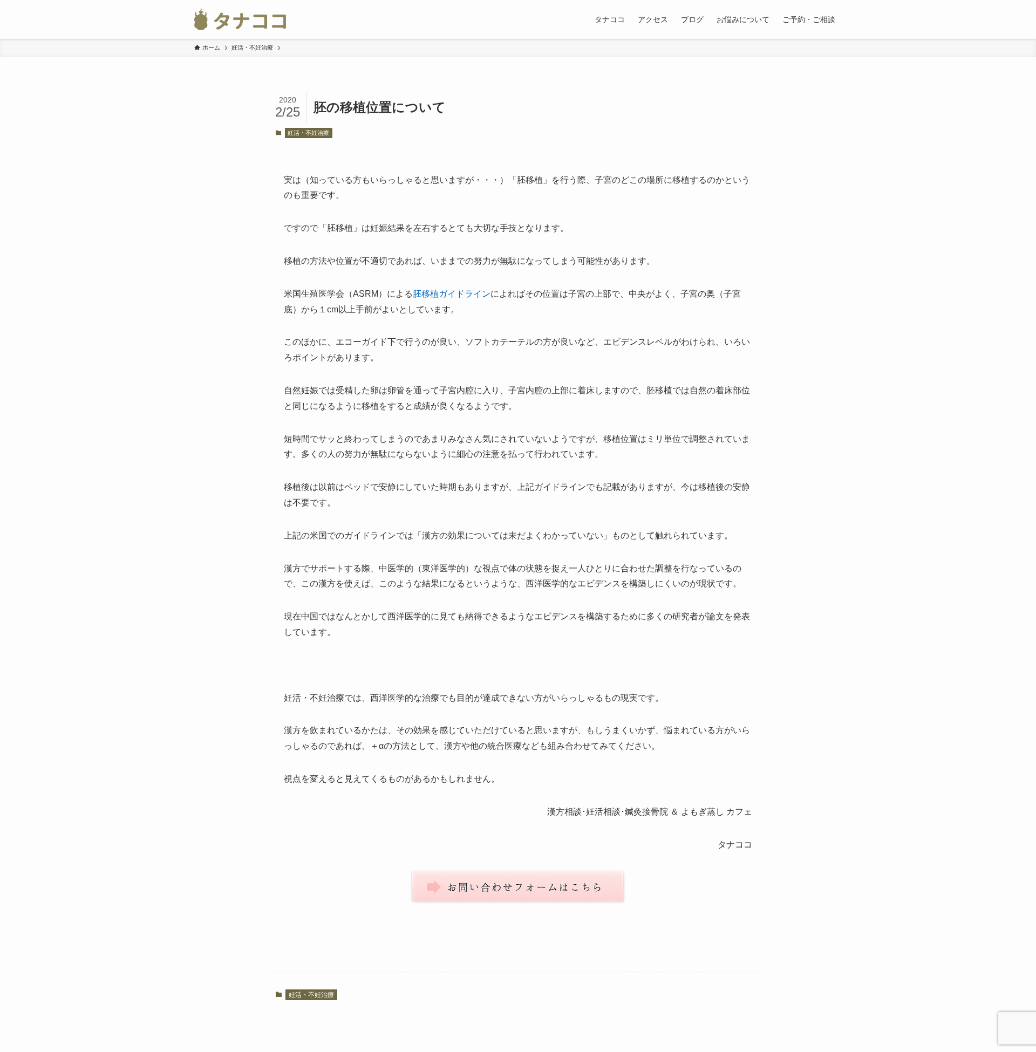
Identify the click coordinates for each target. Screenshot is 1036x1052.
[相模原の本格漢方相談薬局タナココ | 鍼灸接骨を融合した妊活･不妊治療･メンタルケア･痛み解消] (240, 19)
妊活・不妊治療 (308, 132)
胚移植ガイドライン (451, 293)
